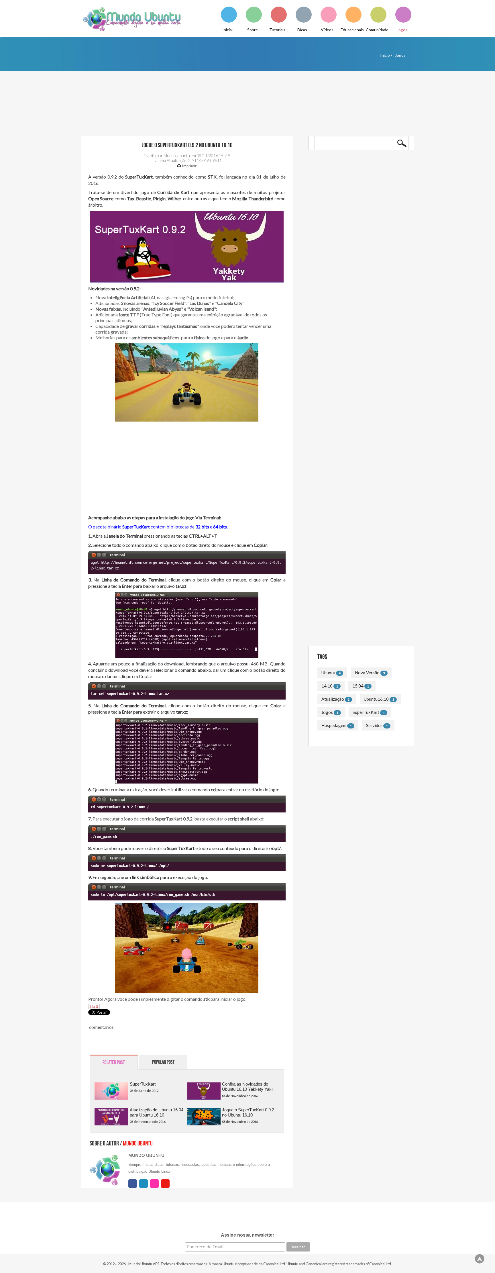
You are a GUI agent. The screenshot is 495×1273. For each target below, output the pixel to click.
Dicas (302, 29)
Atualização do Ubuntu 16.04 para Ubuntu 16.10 (156, 1112)
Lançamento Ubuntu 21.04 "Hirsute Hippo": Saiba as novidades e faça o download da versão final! (357, 214)
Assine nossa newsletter (247, 1235)
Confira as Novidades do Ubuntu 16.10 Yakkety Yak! (247, 1087)
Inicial (227, 29)
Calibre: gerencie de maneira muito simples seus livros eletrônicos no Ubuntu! (357, 283)
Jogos (402, 29)
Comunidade (377, 29)
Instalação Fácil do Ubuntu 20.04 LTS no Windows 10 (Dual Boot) (355, 237)
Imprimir (189, 165)
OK (402, 143)
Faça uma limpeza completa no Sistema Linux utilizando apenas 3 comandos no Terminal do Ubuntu (360, 598)
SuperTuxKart (143, 1084)
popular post (163, 1062)
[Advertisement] (187, 471)
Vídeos (327, 29)
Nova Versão (367, 672)
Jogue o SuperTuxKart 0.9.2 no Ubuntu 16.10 (187, 145)
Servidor (374, 725)
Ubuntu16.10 (376, 699)
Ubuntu (328, 672)
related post (114, 1062)
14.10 (327, 685)
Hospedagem (333, 725)
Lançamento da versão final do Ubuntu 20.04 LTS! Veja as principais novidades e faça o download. (359, 260)
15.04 (358, 685)
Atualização (332, 699)
